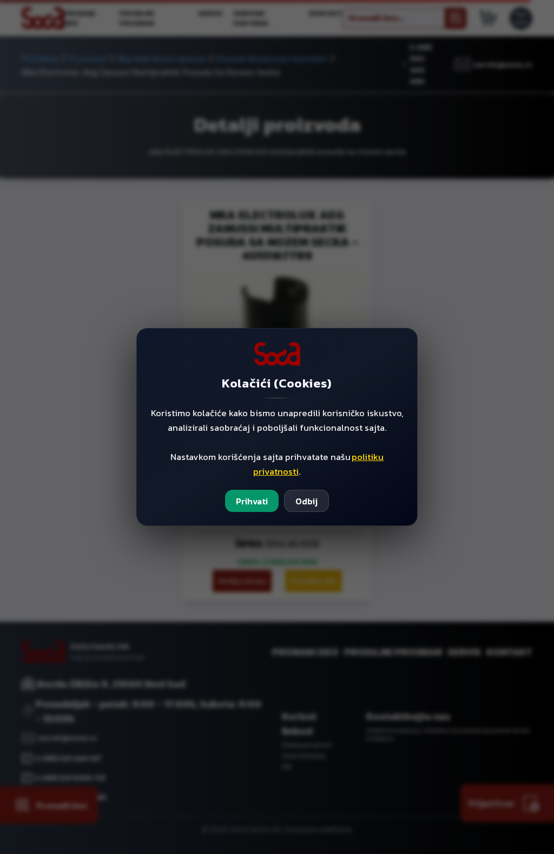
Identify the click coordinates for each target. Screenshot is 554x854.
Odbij (306, 501)
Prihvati (252, 501)
